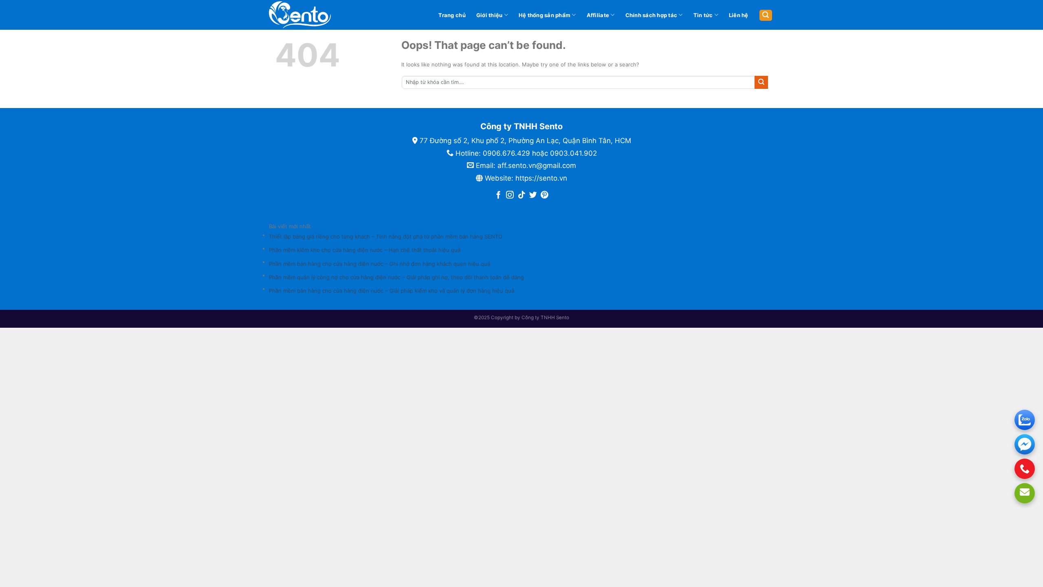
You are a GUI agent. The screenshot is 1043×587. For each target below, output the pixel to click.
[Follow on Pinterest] (544, 195)
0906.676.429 (506, 153)
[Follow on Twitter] (533, 195)
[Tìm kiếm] (765, 15)
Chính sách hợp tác (651, 15)
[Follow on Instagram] (510, 195)
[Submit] (761, 82)
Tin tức (703, 15)
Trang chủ (451, 15)
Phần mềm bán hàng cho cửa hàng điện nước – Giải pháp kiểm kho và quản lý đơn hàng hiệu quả (391, 290)
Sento (562, 317)
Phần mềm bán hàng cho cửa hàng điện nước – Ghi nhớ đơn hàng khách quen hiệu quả (379, 263)
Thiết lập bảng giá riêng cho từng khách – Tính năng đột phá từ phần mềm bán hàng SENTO (385, 236)
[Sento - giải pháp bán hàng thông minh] (313, 15)
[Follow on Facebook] (498, 195)
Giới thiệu (489, 15)
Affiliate (598, 15)
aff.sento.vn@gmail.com (536, 165)
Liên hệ (738, 15)
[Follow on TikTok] (522, 195)
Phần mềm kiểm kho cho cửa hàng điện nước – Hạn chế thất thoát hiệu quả (364, 250)
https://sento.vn (541, 178)
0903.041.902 (573, 153)
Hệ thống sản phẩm (544, 15)
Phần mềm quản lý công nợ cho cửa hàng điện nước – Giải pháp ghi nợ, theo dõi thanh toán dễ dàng (396, 277)
